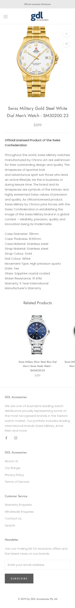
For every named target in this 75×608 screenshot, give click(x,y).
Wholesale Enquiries (19, 512)
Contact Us (13, 518)
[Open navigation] (6, 16)
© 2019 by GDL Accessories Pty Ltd (37, 599)
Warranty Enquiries (18, 505)
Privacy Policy (14, 475)
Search (10, 525)
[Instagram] (15, 437)
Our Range (12, 468)
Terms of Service (17, 482)
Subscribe (19, 578)
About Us (11, 461)
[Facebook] (6, 437)
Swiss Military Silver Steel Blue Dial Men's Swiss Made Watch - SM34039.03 (38, 366)
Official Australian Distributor (37, 4)
